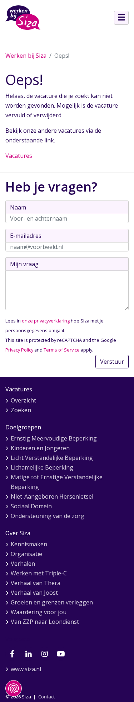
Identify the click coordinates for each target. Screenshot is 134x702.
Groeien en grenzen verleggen (52, 602)
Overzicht (23, 400)
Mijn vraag (24, 264)
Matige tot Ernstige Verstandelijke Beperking (57, 482)
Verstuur (112, 362)
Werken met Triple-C (39, 573)
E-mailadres (25, 236)
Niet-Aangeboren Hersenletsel (52, 496)
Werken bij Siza (25, 56)
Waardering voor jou (38, 612)
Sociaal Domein (31, 506)
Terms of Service (62, 350)
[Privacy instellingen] (13, 688)
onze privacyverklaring (46, 320)
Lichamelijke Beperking (42, 467)
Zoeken (21, 410)
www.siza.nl (26, 669)
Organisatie (26, 554)
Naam (18, 207)
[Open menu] (121, 18)
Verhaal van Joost (34, 593)
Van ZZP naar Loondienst (45, 622)
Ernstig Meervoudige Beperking (54, 438)
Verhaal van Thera (35, 583)
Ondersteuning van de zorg (47, 516)
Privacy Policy (19, 350)
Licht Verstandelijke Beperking (52, 458)
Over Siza (17, 533)
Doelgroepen (23, 427)
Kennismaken (29, 544)
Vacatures (18, 156)
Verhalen (23, 563)
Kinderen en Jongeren (40, 448)
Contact (46, 696)
